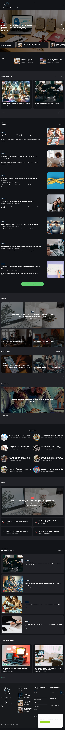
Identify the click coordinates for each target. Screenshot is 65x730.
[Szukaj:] (57, 692)
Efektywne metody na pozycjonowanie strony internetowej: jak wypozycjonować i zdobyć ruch (29, 60)
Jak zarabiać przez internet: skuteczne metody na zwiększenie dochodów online (47, 104)
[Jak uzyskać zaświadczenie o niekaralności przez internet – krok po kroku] (43, 61)
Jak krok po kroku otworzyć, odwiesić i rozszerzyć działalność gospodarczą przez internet (52, 458)
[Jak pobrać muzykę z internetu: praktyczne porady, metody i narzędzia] (13, 584)
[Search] (63, 5)
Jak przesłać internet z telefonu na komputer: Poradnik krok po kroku (21, 246)
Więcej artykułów (59, 76)
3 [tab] (3, 677)
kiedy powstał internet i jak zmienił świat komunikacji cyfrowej (14, 669)
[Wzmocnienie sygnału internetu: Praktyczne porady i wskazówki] (55, 225)
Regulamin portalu (54, 701)
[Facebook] (2, 702)
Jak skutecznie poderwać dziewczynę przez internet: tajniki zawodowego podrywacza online (52, 436)
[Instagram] (2, 706)
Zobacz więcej (59, 351)
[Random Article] (61, 5)
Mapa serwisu (53, 708)
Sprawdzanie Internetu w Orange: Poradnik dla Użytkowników (43, 605)
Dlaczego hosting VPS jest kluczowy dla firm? (17, 521)
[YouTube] (10, 702)
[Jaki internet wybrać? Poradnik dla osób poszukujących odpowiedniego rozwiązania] (4, 469)
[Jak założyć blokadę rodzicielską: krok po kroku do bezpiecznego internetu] (32, 400)
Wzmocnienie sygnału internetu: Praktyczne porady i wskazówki (19, 224)
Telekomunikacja (37, 699)
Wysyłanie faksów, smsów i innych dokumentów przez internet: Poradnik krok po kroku (52, 447)
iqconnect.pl (4, 137)
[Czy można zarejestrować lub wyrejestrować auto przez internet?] (55, 136)
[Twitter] (6, 702)
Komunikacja (5, 664)
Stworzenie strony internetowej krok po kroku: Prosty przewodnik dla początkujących (20, 447)
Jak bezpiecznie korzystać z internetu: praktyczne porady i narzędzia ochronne (48, 530)
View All (61, 124)
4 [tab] (4, 677)
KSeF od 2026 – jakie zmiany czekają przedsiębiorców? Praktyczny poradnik (48, 521)
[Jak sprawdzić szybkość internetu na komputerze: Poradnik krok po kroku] (55, 269)
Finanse (35, 709)
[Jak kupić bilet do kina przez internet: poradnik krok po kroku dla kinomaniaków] (12, 624)
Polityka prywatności (54, 705)
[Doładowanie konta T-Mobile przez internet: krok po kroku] (55, 202)
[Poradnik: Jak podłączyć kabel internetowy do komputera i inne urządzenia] (55, 180)
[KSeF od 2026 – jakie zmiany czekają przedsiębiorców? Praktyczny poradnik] (20, 703)
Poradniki (38, 664)
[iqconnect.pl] (6, 5)
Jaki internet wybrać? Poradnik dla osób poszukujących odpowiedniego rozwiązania (20, 468)
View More (60, 550)
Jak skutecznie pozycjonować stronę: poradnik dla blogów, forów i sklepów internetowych (16, 104)
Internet (37, 99)
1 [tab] (1, 677)
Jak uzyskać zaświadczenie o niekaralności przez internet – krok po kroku (55, 60)
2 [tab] (2, 677)
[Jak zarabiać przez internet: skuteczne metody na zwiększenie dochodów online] (49, 91)
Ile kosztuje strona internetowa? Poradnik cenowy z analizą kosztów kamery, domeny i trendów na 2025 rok (20, 458)
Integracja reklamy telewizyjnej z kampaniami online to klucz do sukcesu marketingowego (48, 669)
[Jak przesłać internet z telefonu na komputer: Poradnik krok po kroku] (55, 247)
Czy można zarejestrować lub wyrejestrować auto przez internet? (20, 135)
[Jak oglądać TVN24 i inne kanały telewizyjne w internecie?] (48, 364)
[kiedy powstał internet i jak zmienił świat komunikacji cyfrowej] (16, 655)
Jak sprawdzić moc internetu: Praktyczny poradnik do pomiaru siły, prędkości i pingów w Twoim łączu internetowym (52, 468)
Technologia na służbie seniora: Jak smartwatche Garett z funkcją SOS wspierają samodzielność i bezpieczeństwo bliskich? (17, 530)
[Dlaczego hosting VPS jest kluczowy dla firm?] (20, 696)
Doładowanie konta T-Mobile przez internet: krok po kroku (17, 201)
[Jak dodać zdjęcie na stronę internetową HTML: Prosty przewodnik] (16, 338)
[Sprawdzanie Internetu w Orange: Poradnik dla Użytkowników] (12, 604)
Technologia (36, 702)
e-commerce (6, 99)
